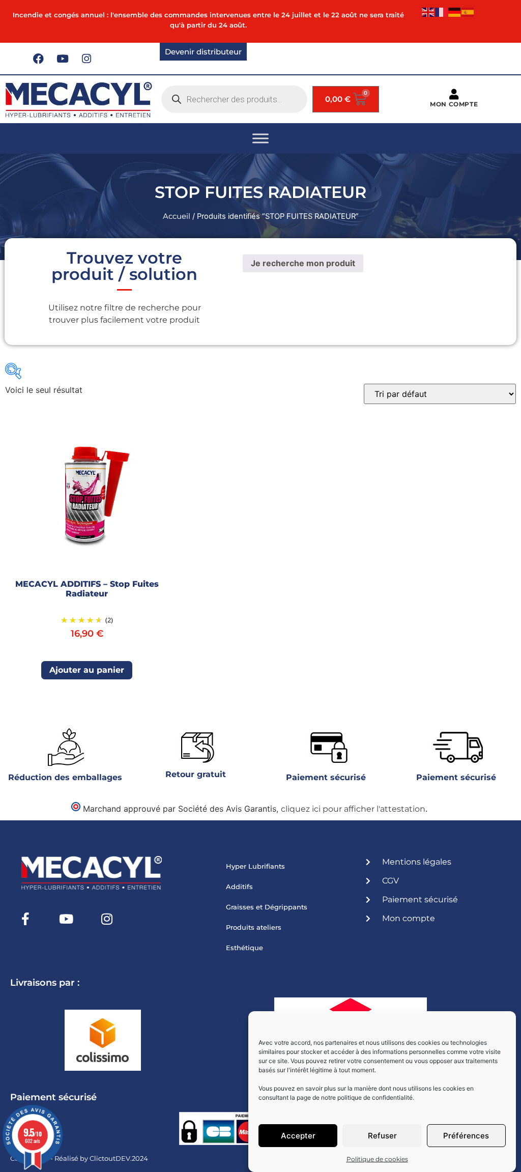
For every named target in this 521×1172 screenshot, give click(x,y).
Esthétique (244, 948)
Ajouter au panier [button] (86, 670)
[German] (454, 11)
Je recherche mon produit (303, 263)
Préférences (466, 1135)
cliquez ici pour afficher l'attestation (353, 809)
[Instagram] (86, 58)
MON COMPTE (454, 104)
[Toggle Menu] (260, 138)
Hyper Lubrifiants (255, 866)
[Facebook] (38, 58)
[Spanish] (468, 11)
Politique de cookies (377, 1159)
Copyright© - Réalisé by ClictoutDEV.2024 (79, 1158)
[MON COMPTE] (454, 94)
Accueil (176, 216)
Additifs (239, 886)
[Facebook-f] (25, 918)
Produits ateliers (253, 927)
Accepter (298, 1135)
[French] (441, 11)
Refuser (382, 1135)
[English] (428, 11)
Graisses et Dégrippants (266, 907)
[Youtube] (62, 58)
